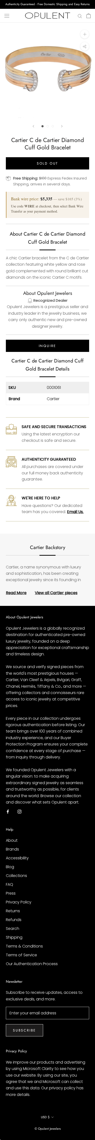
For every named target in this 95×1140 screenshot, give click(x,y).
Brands (12, 849)
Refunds (13, 920)
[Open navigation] (6, 16)
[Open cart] (88, 15)
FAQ (9, 884)
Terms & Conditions (24, 946)
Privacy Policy (18, 902)
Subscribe (24, 1030)
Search (12, 928)
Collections (16, 875)
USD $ (45, 1117)
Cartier (53, 399)
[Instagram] (19, 811)
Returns (13, 911)
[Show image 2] (48, 126)
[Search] (80, 15)
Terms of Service (21, 955)
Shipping (14, 937)
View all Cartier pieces (56, 593)
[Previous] (33, 126)
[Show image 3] (53, 126)
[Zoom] (84, 34)
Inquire (48, 345)
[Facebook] (8, 811)
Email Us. (75, 512)
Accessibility (17, 858)
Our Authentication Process (32, 964)
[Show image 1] (42, 126)
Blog (10, 867)
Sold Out (47, 163)
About (12, 840)
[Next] (62, 126)
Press (11, 893)
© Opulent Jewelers (48, 1128)
